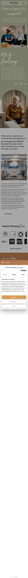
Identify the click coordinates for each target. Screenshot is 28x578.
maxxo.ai (16, 576)
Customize (13, 301)
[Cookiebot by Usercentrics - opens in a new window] (20, 271)
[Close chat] (26, 262)
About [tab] (22, 274)
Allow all (14, 297)
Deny (14, 306)
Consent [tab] (5, 274)
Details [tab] (14, 274)
